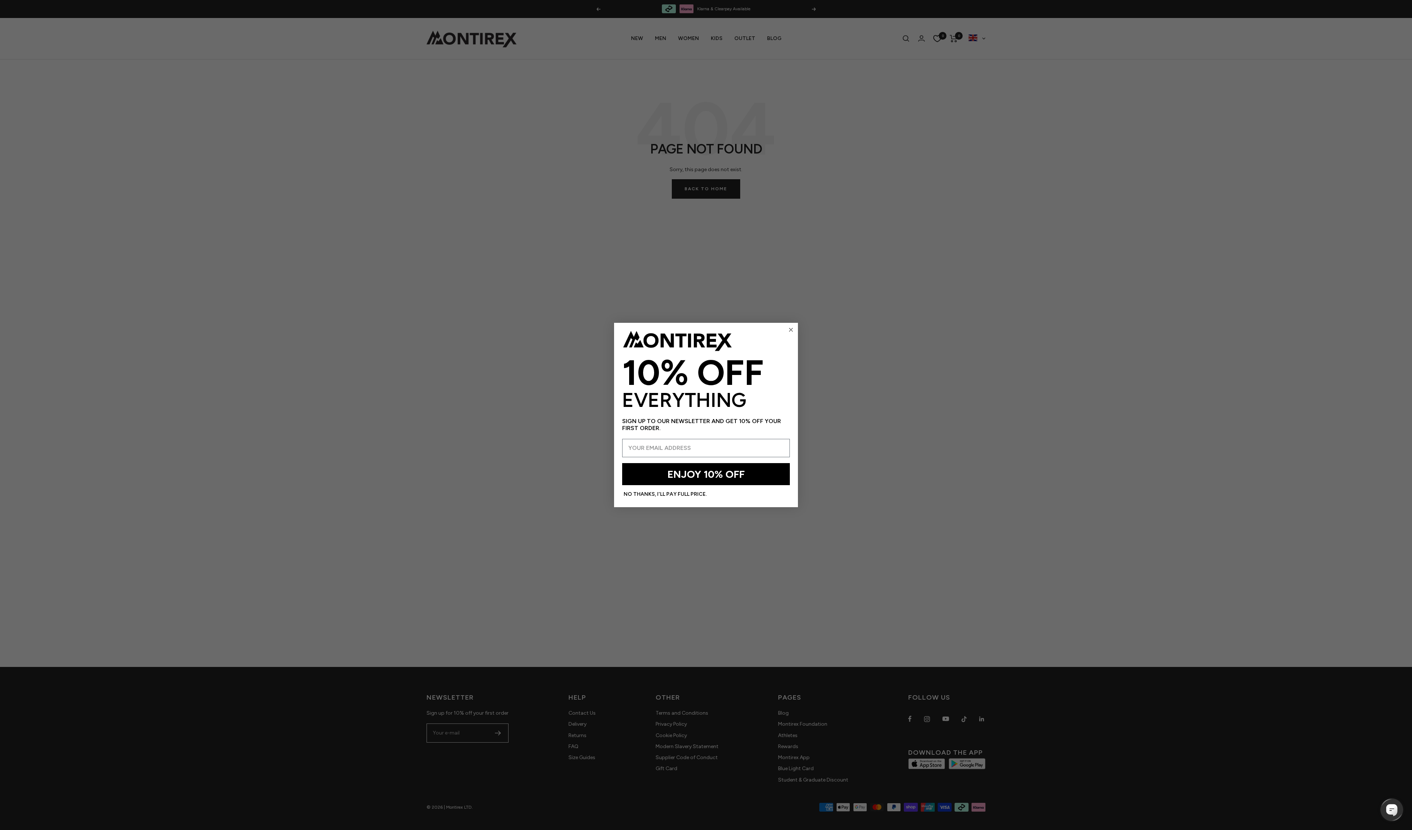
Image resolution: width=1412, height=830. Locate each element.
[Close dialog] (791, 330)
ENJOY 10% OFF (706, 474)
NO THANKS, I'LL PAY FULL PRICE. (665, 494)
